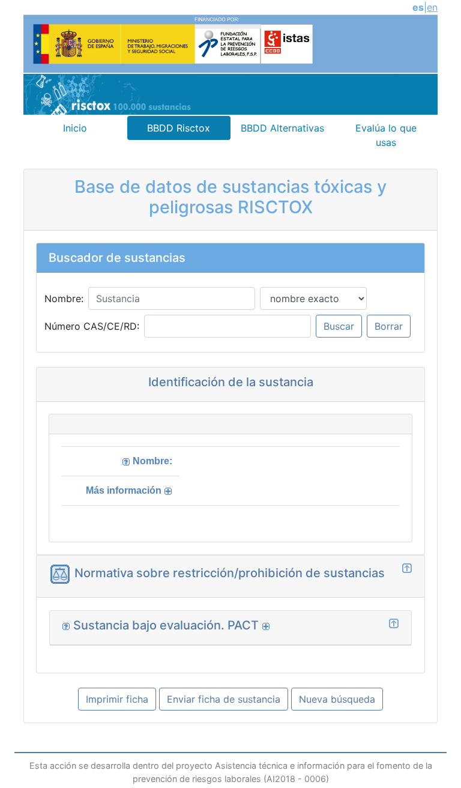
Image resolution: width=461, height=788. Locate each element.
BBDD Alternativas (282, 128)
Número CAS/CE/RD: (91, 326)
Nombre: (63, 298)
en (432, 7)
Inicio (75, 128)
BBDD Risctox (178, 128)
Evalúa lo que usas (386, 135)
